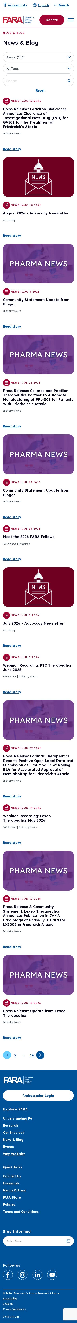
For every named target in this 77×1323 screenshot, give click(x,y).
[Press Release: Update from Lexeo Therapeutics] (38, 974)
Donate (52, 20)
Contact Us (12, 1176)
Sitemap (8, 1303)
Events (8, 1147)
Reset (40, 90)
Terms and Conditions (21, 1212)
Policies (9, 1204)
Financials (11, 1183)
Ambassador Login (38, 1096)
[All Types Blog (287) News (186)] (38, 57)
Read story (12, 149)
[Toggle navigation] (70, 20)
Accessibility (10, 1298)
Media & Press (14, 1190)
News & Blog (13, 1140)
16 (32, 1055)
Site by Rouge (11, 1316)
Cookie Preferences (14, 1309)
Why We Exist (14, 1154)
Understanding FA (17, 1118)
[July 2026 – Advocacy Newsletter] (38, 587)
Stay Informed (17, 1231)
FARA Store (12, 1197)
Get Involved (13, 1132)
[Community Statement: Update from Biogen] (38, 263)
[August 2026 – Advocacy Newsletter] (38, 177)
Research (10, 1125)
